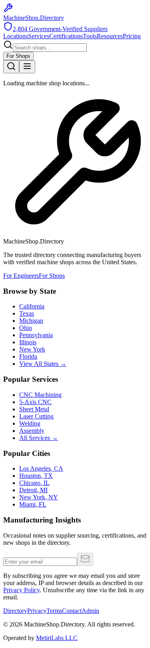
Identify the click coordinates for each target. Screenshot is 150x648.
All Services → (38, 437)
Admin (90, 610)
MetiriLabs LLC (57, 637)
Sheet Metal (34, 409)
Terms (54, 610)
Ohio (25, 327)
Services (38, 36)
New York (32, 349)
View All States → (42, 363)
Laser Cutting (36, 416)
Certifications (66, 36)
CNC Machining (40, 394)
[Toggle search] (11, 66)
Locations (15, 36)
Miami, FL (32, 504)
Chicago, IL (34, 482)
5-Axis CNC (35, 402)
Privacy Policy (21, 590)
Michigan (31, 320)
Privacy (36, 610)
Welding (29, 423)
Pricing (132, 36)
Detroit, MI (33, 490)
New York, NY (38, 497)
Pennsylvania (36, 335)
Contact (72, 610)
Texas (26, 313)
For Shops (18, 56)
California (31, 306)
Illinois (27, 342)
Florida (28, 356)
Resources (110, 36)
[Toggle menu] (27, 66)
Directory (15, 610)
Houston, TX (36, 475)
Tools (90, 36)
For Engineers (21, 275)
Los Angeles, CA (41, 468)
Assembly (31, 430)
